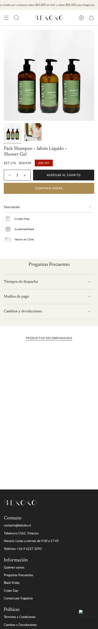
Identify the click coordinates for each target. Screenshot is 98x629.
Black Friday (12, 583)
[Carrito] (91, 17)
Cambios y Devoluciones (20, 625)
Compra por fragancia (18, 598)
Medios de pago (16, 296)
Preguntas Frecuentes (18, 575)
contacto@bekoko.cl (17, 525)
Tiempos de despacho (21, 282)
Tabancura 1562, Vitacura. (21, 533)
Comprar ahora (49, 188)
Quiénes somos (14, 567)
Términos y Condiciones (20, 617)
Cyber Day (11, 590)
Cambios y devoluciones (23, 311)
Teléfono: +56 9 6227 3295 (23, 549)
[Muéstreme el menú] (6, 17)
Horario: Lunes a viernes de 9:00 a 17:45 (31, 541)
